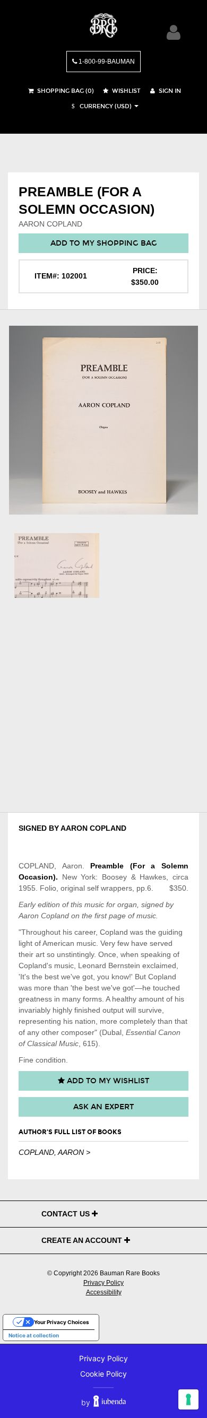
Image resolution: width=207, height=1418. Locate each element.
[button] (100, 106)
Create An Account (82, 1240)
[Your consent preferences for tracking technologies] (188, 1399)
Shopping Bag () (65, 91)
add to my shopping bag (103, 243)
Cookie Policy (103, 1373)
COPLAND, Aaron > (54, 1152)
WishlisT (125, 91)
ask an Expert (103, 1106)
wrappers (116, 888)
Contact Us (66, 1214)
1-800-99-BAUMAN (106, 61)
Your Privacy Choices (61, 1322)
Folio (48, 888)
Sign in (169, 91)
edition (49, 904)
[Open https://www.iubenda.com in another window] (109, 1402)
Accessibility (104, 1292)
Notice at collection (33, 1335)
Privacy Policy (103, 1282)
